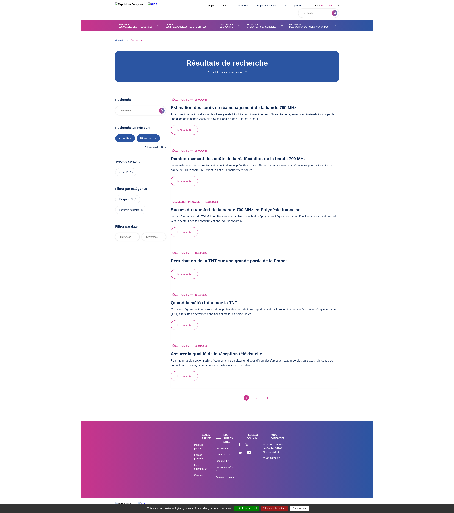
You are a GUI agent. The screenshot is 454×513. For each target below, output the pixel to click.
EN (337, 5)
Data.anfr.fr (222, 461)
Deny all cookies (275, 508)
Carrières (316, 5)
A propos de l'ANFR (216, 5)
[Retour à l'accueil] (152, 4)
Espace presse (293, 5)
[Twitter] (246, 445)
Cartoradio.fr (222, 454)
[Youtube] (249, 452)
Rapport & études (267, 5)
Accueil (119, 40)
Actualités (243, 5)
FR (330, 5)
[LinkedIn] (240, 452)
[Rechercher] (334, 13)
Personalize (299, 508)
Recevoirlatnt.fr (224, 448)
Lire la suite (184, 129)
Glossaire (199, 475)
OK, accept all (248, 508)
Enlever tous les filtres (155, 147)
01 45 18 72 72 (271, 458)
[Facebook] (239, 445)
